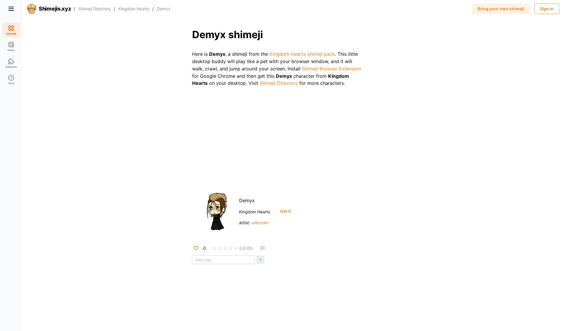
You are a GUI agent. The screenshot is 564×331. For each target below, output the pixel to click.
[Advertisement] (293, 137)
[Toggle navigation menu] (11, 9)
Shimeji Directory (94, 9)
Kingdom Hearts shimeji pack (302, 54)
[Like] (196, 248)
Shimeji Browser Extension (331, 69)
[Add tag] (260, 260)
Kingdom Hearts (133, 9)
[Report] (262, 248)
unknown (259, 222)
